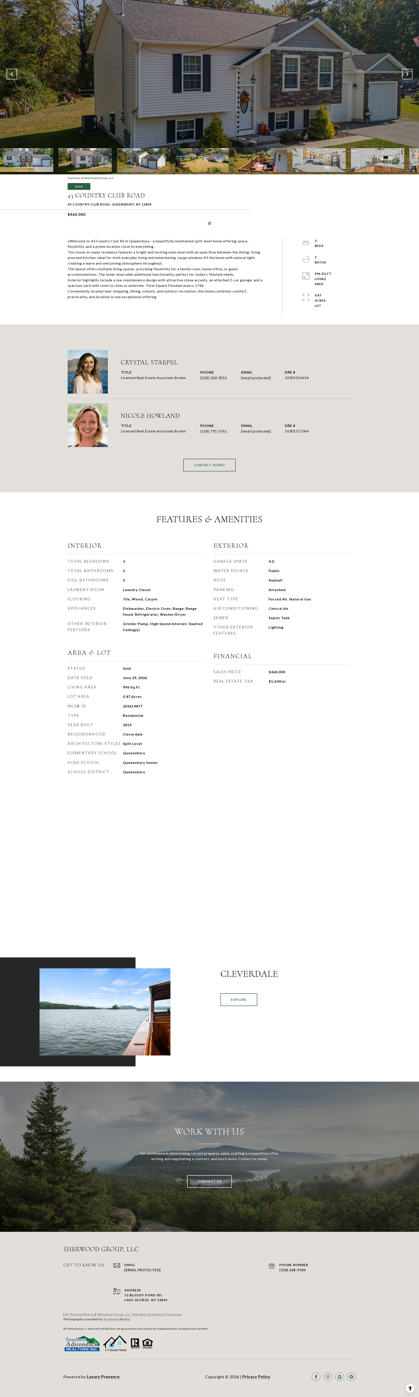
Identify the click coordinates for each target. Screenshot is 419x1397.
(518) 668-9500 (292, 1270)
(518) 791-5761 (213, 431)
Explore (239, 999)
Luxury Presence (103, 1376)
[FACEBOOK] (316, 1376)
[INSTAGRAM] (327, 1376)
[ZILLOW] (339, 1376)
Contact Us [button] (209, 1181)
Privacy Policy (256, 1376)
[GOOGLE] (351, 1376)
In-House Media (117, 1319)
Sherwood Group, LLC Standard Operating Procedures (139, 1314)
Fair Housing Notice (78, 1314)
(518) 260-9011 (213, 378)
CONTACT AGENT (209, 465)
